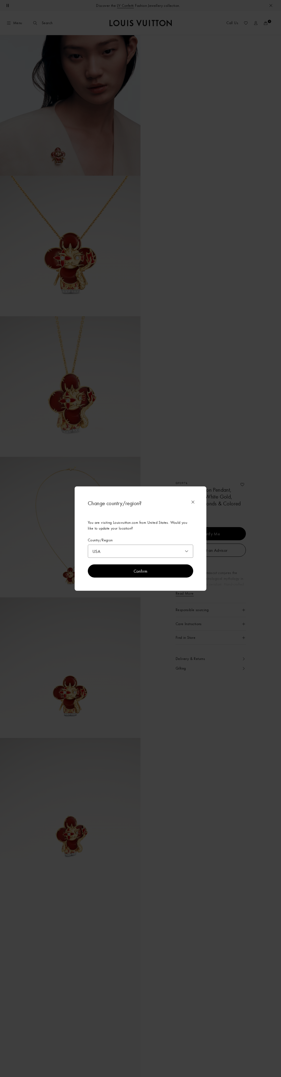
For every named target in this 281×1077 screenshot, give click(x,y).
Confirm (141, 571)
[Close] (193, 502)
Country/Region (100, 540)
